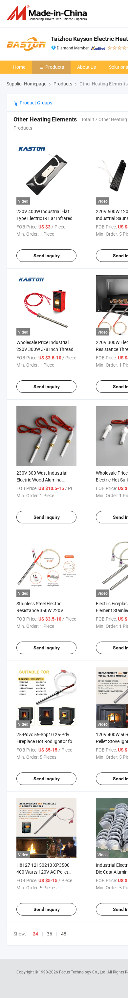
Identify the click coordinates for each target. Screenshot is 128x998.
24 (35, 933)
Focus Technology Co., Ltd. (83, 971)
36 (49, 934)
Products (54, 67)
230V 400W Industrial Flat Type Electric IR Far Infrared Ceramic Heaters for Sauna (44, 218)
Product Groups (35, 103)
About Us (86, 67)
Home (19, 67)
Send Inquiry (46, 255)
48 (63, 934)
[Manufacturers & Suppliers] (48, 13)
